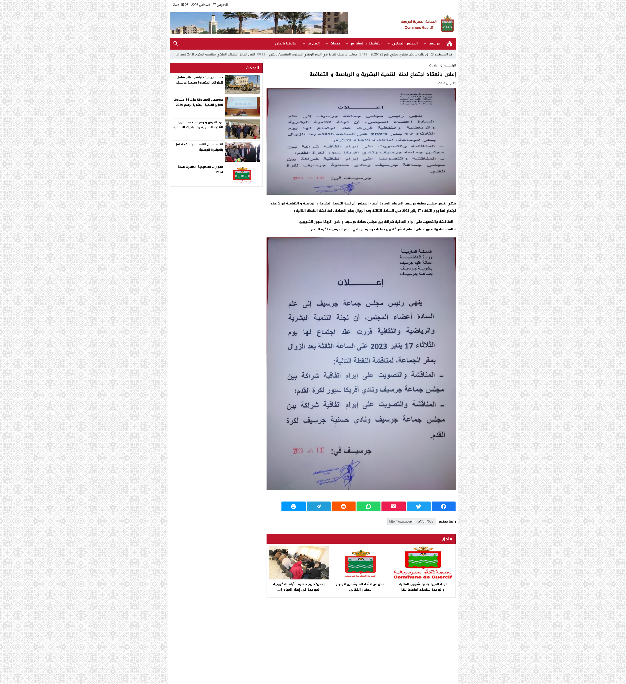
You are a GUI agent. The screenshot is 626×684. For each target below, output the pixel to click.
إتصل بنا (313, 43)
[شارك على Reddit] (343, 506)
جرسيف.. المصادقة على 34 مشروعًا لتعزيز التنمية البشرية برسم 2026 (198, 102)
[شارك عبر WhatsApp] (368, 506)
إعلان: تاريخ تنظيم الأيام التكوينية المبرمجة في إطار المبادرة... (299, 587)
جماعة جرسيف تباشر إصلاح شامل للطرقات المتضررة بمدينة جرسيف (199, 80)
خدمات (335, 43)
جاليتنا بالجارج (285, 43)
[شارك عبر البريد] (393, 506)
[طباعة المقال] (293, 506)
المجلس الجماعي (405, 43)
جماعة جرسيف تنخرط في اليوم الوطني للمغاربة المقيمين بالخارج (362, 54)
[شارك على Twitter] (418, 506)
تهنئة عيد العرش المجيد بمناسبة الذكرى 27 (176, 54)
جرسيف (434, 43)
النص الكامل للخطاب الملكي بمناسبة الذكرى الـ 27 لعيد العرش (261, 54)
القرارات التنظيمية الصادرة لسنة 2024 (200, 169)
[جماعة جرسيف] (402, 24)
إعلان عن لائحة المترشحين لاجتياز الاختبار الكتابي (361, 587)
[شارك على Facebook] (443, 506)
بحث (176, 44)
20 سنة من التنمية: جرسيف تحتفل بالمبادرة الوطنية (199, 147)
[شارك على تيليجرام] (318, 506)
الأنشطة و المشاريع (366, 43)
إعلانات (433, 65)
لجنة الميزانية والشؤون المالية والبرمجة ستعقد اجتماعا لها (423, 587)
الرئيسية (449, 43)
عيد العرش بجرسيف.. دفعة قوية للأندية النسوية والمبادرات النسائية (198, 124)
